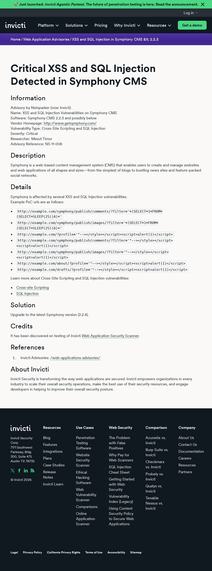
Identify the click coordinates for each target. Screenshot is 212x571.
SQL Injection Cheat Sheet (120, 469)
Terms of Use (93, 552)
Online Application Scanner (85, 518)
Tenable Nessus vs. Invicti (154, 503)
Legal (14, 552)
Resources (187, 465)
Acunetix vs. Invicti (156, 440)
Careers (184, 458)
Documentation (191, 451)
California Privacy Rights (63, 552)
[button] (190, 12)
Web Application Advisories (46, 39)
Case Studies (54, 465)
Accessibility (116, 552)
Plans (47, 458)
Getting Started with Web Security (121, 484)
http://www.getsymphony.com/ (70, 123)
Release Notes (49, 474)
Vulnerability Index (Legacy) (121, 499)
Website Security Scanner (83, 460)
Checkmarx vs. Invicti (155, 464)
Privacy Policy (32, 552)
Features (50, 444)
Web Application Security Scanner (110, 336)
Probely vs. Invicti (155, 476)
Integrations (53, 451)
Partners (185, 472)
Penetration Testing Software (85, 443)
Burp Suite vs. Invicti (157, 452)
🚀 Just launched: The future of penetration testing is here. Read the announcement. (106, 4)
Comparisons (87, 506)
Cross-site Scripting (32, 287)
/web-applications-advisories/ (75, 358)
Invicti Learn (53, 484)
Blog (46, 438)
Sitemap (136, 552)
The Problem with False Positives (119, 443)
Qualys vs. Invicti (154, 488)
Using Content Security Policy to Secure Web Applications (121, 516)
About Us (186, 438)
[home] (15, 25)
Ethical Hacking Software (83, 477)
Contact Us (187, 444)
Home (15, 39)
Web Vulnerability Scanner (86, 494)
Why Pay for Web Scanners (121, 457)
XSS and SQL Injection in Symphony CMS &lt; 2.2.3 (115, 39)
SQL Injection (27, 293)
